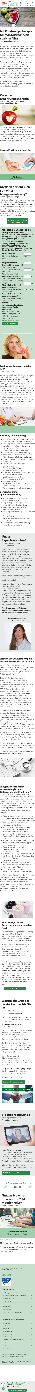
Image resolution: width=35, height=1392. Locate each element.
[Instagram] (21, 1187)
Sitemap (12, 1363)
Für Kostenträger (8, 1337)
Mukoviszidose (7, 1309)
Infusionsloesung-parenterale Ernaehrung (15, 1296)
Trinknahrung (14, 973)
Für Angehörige (7, 1331)
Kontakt (5, 1345)
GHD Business (7, 1348)
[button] (12, 178)
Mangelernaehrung (8, 1298)
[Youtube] (16, 1187)
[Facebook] (19, 1187)
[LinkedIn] (14, 1187)
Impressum (5, 1363)
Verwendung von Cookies (23, 1361)
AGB (16, 1363)
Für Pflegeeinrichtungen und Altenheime (15, 1326)
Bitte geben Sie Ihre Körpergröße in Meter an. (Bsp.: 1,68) (12, 267)
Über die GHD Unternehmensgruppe (13, 1340)
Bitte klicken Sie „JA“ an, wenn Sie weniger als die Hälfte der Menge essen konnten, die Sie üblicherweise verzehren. (12, 312)
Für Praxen (6, 1329)
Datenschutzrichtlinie (8, 1361)
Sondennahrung (7, 1301)
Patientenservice (8, 1334)
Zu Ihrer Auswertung (9, 323)
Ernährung (6, 1293)
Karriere (5, 1342)
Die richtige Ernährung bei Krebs (12, 1312)
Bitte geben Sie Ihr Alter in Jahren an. (11, 256)
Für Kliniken (6, 1323)
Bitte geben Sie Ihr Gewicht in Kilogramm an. (12, 288)
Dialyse (5, 1304)
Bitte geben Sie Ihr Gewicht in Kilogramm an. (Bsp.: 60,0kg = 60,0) (12, 278)
